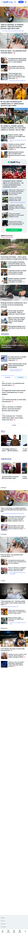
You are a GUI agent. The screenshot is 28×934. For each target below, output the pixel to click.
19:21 (3, 397)
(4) (16, 360)
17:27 (3, 414)
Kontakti (3, 920)
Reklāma (3, 917)
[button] (25, 2)
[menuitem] (15, 2)
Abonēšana (3, 926)
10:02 (3, 388)
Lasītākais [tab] (20, 377)
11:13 (3, 381)
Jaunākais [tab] (7, 377)
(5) (9, 69)
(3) (16, 78)
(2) (14, 53)
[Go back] (2, 2)
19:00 (3, 405)
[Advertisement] (14, 733)
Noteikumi (3, 923)
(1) (23, 282)
